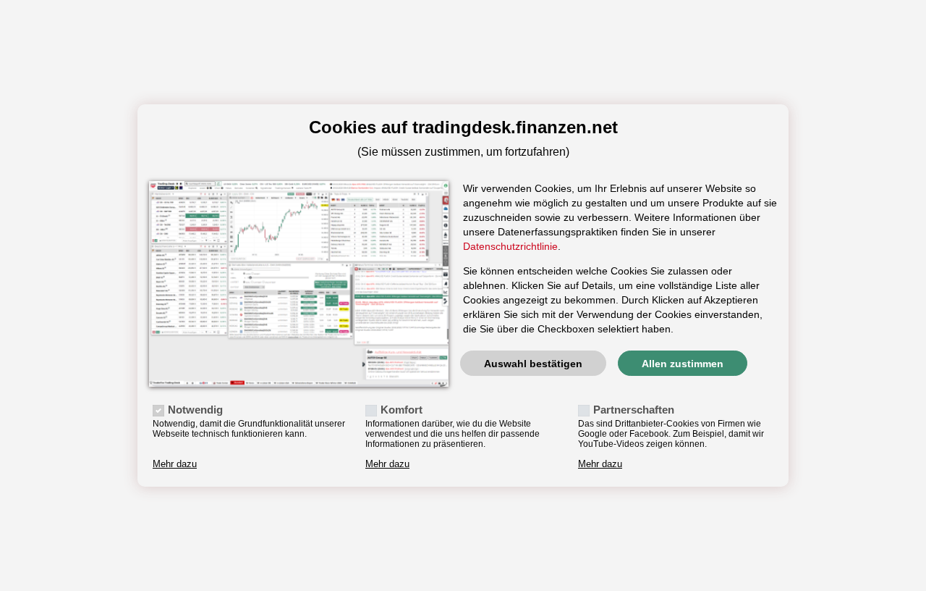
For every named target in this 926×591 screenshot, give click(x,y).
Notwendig (195, 409)
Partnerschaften (633, 409)
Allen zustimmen (682, 363)
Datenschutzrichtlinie (510, 246)
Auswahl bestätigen (533, 363)
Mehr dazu (175, 464)
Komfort (401, 409)
